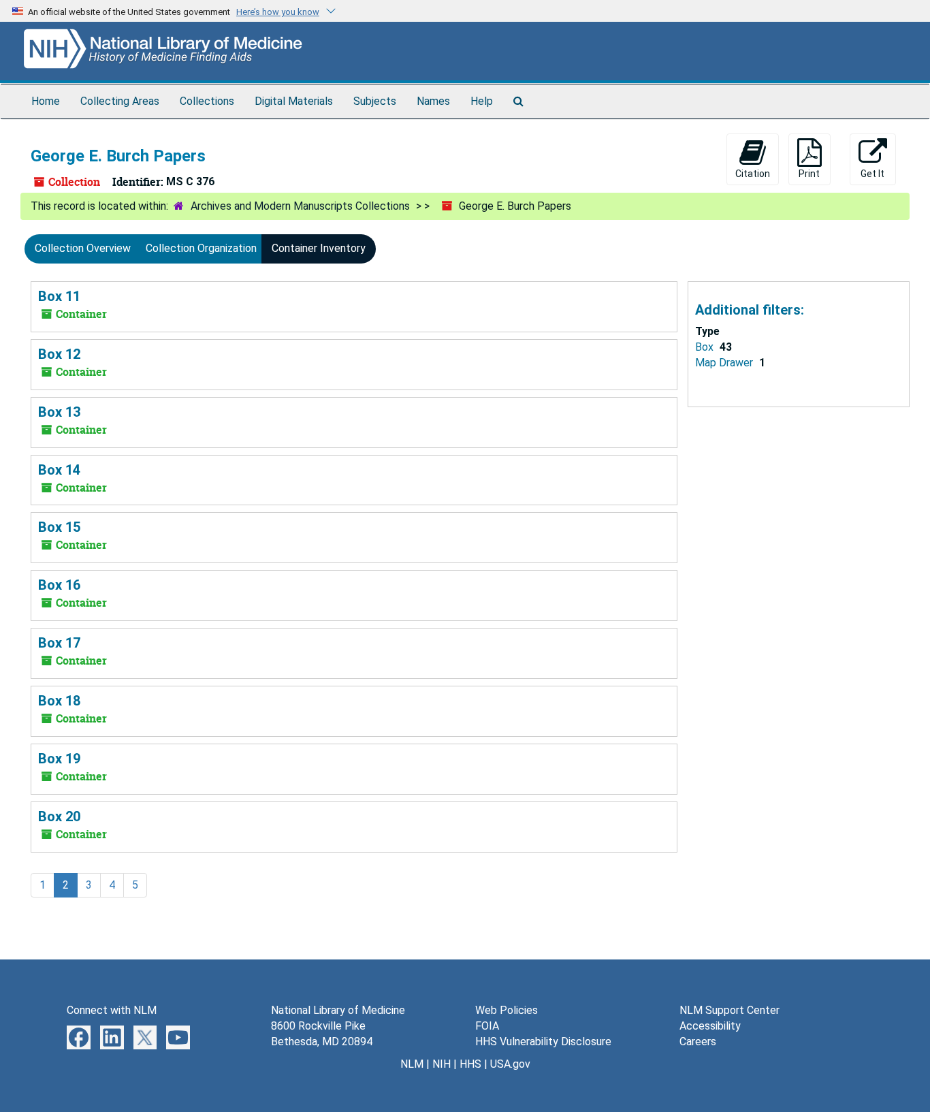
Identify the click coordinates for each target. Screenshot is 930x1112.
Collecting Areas (119, 101)
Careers (697, 1041)
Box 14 (59, 470)
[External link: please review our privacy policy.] (79, 1036)
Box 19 (59, 758)
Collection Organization (201, 248)
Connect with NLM (112, 1010)
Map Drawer (725, 362)
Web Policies (506, 1010)
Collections (207, 101)
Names (433, 101)
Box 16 (59, 585)
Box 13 (59, 412)
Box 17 (59, 643)
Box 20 (59, 816)
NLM (411, 1064)
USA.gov (510, 1064)
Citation (752, 173)
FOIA (487, 1025)
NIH (441, 1064)
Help (481, 101)
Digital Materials (294, 101)
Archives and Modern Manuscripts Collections (300, 206)
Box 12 (59, 354)
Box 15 (59, 527)
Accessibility (710, 1025)
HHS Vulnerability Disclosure (543, 1041)
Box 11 (59, 296)
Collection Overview (83, 248)
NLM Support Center (729, 1010)
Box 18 (59, 701)
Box (705, 346)
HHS (470, 1064)
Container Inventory (319, 248)
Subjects (374, 101)
